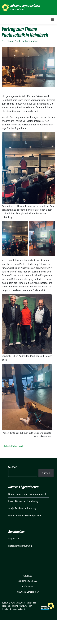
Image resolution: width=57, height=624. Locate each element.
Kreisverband (17, 446)
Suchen (12, 467)
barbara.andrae (30, 41)
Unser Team (14, 515)
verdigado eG (19, 609)
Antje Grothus (15, 508)
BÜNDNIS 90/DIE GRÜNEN (25, 6)
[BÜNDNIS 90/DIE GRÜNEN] (5, 7)
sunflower (23, 605)
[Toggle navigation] (52, 19)
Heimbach (6, 446)
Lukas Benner (15, 501)
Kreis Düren (17, 9)
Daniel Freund (15, 494)
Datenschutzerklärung (20, 545)
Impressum (14, 538)
